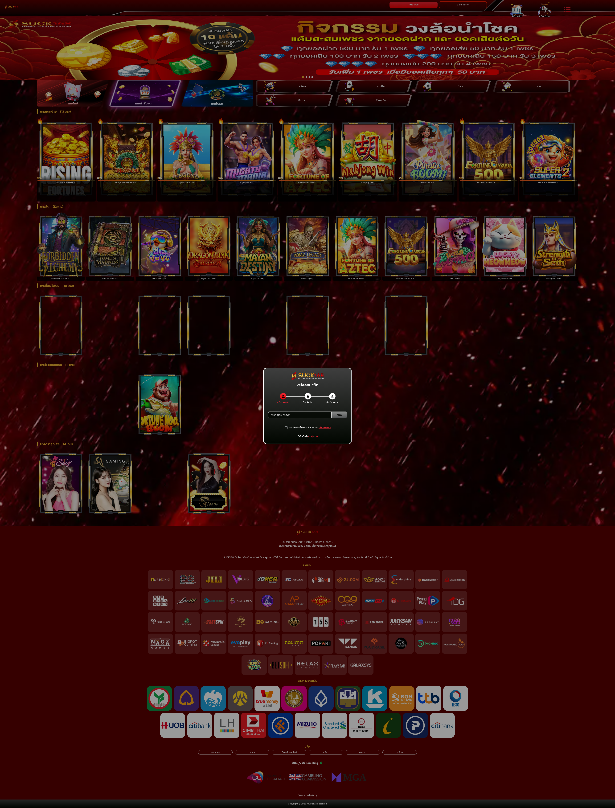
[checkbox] (301, 427)
